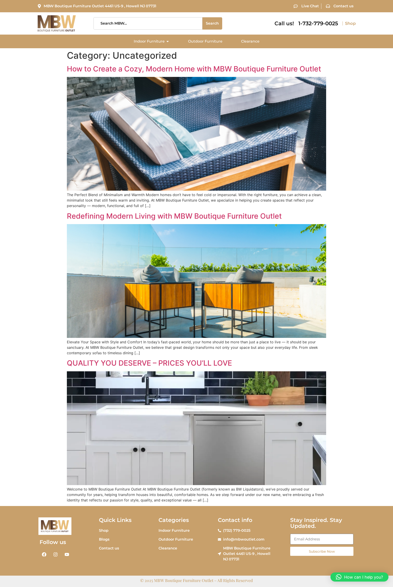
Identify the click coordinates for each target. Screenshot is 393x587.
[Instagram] (55, 554)
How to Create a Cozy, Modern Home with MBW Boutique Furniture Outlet (194, 68)
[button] (359, 577)
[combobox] (148, 23)
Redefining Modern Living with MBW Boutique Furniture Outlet (174, 216)
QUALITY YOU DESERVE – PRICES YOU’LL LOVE (149, 363)
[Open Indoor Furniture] (167, 41)
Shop (350, 23)
